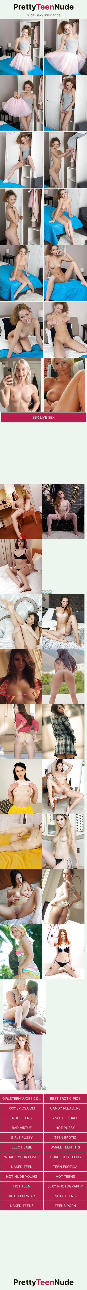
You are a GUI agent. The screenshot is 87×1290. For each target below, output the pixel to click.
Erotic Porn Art (22, 1196)
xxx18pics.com (22, 1108)
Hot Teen (21, 1186)
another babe (65, 1118)
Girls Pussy (22, 1137)
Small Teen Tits (65, 1147)
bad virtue (22, 1128)
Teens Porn (65, 1206)
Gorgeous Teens (65, 1157)
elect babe (22, 1147)
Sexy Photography (65, 1186)
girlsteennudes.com (21, 1098)
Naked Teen (22, 1167)
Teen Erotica (65, 1167)
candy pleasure (65, 1108)
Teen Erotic (65, 1137)
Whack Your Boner (21, 1157)
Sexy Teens (65, 1196)
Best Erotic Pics (65, 1098)
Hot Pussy (65, 1128)
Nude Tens (22, 1118)
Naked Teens (22, 1206)
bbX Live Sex (43, 417)
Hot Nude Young (21, 1176)
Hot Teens (65, 1176)
